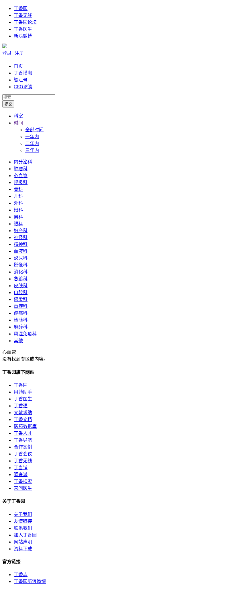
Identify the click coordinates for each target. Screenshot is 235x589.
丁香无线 (23, 15)
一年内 (32, 136)
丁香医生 (23, 29)
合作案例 (23, 447)
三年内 (32, 150)
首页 (18, 66)
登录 (6, 53)
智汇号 (21, 79)
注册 (19, 53)
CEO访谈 (23, 86)
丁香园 (21, 8)
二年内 (32, 143)
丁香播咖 (23, 73)
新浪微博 (23, 36)
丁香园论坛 (25, 22)
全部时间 (34, 129)
